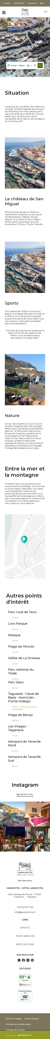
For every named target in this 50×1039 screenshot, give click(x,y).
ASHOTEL (25, 928)
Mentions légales (14, 1018)
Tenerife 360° (19, 3)
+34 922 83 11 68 (25, 907)
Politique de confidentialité (18, 1024)
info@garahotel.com (25, 912)
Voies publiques (31, 1018)
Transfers (7, 3)
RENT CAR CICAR (25, 944)
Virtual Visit (32, 3)
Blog (42, 3)
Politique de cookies (15, 1030)
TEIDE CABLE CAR (25, 936)
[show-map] (25, 546)
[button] (40, 65)
